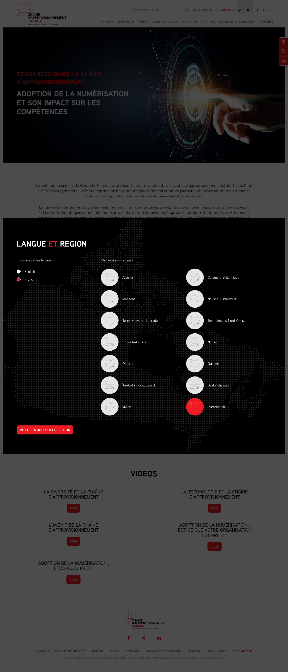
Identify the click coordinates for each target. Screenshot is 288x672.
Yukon (121, 407)
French (29, 279)
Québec (208, 364)
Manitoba (123, 299)
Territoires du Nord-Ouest (221, 321)
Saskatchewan (213, 386)
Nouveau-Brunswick (217, 299)
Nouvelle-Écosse (128, 342)
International (217, 406)
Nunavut (208, 342)
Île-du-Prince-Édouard (133, 386)
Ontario (122, 364)
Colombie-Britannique (218, 278)
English (29, 271)
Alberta (122, 278)
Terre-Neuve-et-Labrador (135, 321)
